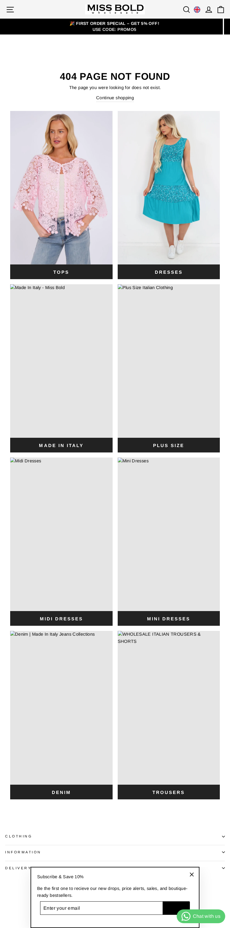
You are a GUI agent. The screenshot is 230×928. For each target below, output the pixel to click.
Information (23, 852)
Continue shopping (115, 97)
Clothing (18, 836)
